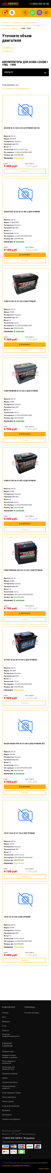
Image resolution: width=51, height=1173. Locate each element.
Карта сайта (44, 1169)
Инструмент (7, 1115)
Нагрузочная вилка (9, 1082)
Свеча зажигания (9, 1097)
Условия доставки (32, 1013)
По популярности (21, 88)
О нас (4, 1026)
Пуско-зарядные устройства (8, 1062)
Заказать (25, 171)
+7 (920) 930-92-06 (39, 4)
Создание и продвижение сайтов (15, 1166)
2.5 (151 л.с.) (8, 47)
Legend (14, 28)
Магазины (6, 1022)
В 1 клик (25, 261)
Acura (4, 28)
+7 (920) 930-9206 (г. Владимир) (18, 1138)
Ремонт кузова (8, 1102)
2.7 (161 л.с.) (7, 51)
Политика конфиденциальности (11, 1035)
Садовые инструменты (11, 1119)
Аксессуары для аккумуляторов (8, 1068)
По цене (6, 88)
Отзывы (5, 1013)
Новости (5, 1031)
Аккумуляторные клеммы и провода (9, 1056)
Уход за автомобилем (10, 1106)
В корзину (24, 255)
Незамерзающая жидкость (8, 1087)
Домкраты (6, 1110)
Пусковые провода (9, 1074)
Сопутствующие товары (11, 1093)
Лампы (5, 1078)
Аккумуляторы (8, 1052)
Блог (4, 1017)
